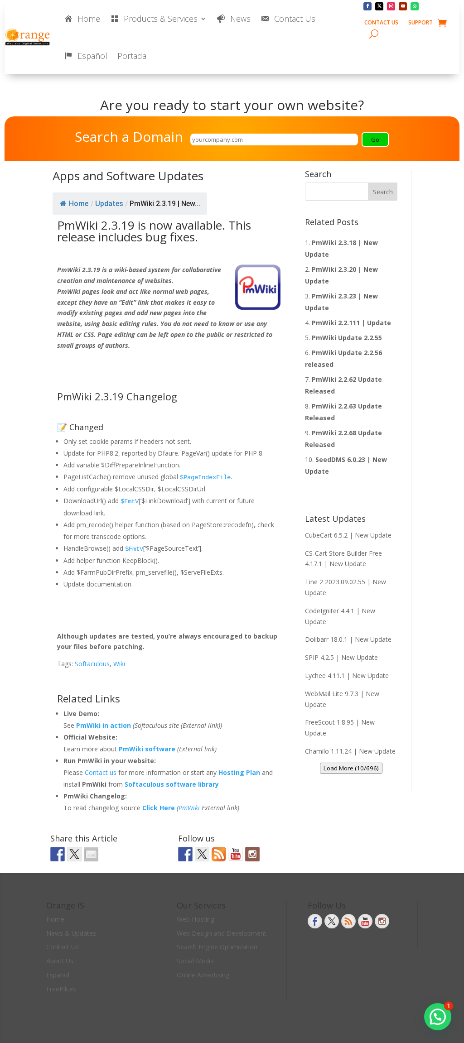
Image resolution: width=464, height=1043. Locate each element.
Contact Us (381, 22)
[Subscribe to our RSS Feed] (219, 854)
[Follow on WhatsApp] (415, 6)
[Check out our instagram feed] (252, 854)
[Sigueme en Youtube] (235, 854)
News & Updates (71, 933)
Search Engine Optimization (217, 946)
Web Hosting (195, 919)
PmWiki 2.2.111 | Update (351, 322)
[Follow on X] (379, 6)
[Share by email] (91, 854)
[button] (437, 1016)
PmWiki (189, 807)
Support (420, 22)
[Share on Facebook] (57, 854)
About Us (59, 960)
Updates (109, 203)
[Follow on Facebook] (367, 6)
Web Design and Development (221, 933)
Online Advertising (203, 975)
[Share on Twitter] (74, 854)
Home (78, 203)
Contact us (101, 772)
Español (57, 975)
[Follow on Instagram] (391, 6)
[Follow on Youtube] (403, 6)
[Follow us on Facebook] (185, 854)
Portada (131, 55)
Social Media (195, 960)
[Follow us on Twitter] (202, 854)
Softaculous (92, 663)
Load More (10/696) (351, 768)
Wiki (119, 663)
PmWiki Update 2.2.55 (347, 337)
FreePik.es (61, 989)
